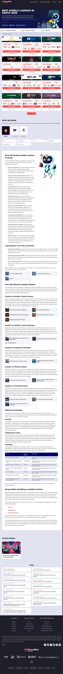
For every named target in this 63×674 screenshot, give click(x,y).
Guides (54, 2)
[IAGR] (6, 660)
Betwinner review (11, 108)
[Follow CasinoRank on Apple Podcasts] (59, 648)
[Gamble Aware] (48, 660)
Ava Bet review (51, 71)
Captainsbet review (12, 90)
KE (3, 647)
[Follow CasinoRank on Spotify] (56, 648)
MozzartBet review (11, 53)
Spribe (28, 624)
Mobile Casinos (33, 2)
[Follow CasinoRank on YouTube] (53, 648)
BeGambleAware (12, 510)
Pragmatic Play (28, 627)
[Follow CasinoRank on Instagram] (47, 648)
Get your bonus (11, 51)
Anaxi (29, 633)
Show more (30, 113)
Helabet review (51, 108)
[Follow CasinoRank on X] (50, 648)
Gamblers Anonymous (13, 512)
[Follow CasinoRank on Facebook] (44, 648)
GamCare (10, 507)
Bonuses (14, 624)
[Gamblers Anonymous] (12, 660)
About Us (46, 624)
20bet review (51, 90)
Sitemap (14, 633)
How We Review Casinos (46, 631)
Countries (13, 631)
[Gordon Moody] (32, 660)
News (60, 2)
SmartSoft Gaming (28, 629)
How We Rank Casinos (46, 629)
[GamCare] (21, 660)
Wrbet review (11, 71)
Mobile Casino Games (45, 2)
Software (13, 629)
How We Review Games (46, 633)
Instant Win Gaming (28, 631)
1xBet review (31, 53)
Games (13, 627)
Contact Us (46, 627)
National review (31, 108)
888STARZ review (31, 71)
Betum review (31, 90)
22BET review (51, 53)
